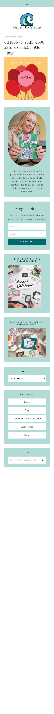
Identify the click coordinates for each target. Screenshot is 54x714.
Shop (27, 435)
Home (27, 401)
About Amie (27, 426)
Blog (27, 410)
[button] (27, 3)
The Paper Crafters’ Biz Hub (27, 418)
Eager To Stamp (27, 21)
